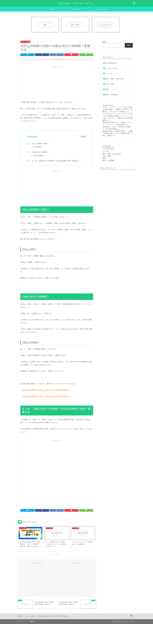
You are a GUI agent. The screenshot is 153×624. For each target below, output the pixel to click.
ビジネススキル (101, 9)
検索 (104, 42)
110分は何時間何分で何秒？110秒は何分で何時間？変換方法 (46, 396)
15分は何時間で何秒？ (40, 143)
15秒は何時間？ (38, 155)
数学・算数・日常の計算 (114, 79)
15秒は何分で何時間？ (40, 152)
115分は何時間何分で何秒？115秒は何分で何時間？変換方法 (46, 390)
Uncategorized (111, 63)
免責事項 (32, 621)
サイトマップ (22, 621)
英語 (51, 9)
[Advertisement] (56, 83)
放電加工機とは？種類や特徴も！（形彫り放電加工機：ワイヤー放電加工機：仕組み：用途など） (117, 133)
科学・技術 (76, 9)
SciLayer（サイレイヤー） (76, 3)
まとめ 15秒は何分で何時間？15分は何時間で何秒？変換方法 (55, 161)
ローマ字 (108, 73)
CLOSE (83, 136)
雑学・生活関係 (25, 41)
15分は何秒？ (38, 147)
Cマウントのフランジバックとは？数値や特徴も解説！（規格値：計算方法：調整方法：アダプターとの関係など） (117, 109)
